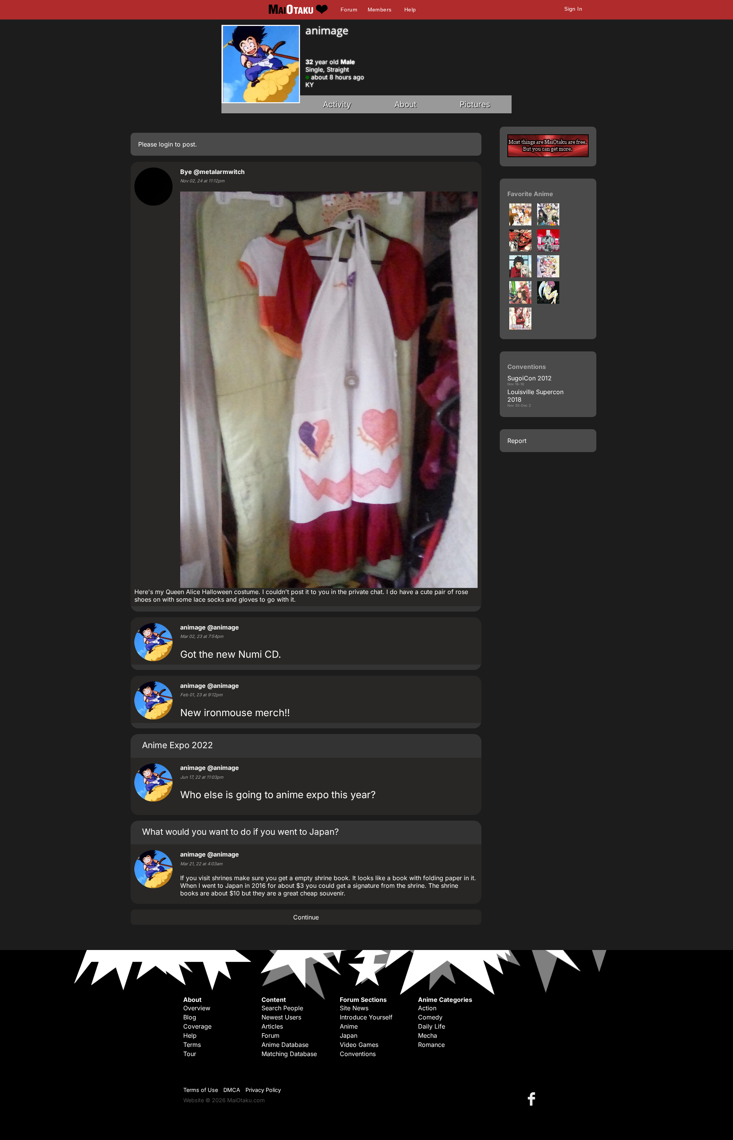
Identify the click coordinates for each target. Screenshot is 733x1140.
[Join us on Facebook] (532, 1098)
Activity (337, 104)
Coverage (197, 1026)
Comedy (430, 1017)
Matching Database (289, 1054)
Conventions (358, 1054)
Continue (306, 917)
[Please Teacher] (520, 327)
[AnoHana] (520, 275)
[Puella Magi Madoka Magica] (548, 275)
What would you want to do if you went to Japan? (240, 831)
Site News (354, 1008)
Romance (431, 1044)
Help (410, 9)
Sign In (573, 9)
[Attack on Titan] (520, 249)
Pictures (475, 104)
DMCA (231, 1090)
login (166, 144)
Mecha (427, 1035)
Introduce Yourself (366, 1017)
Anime (349, 1026)
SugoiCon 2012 (529, 378)
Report (516, 440)
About (405, 104)
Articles (272, 1026)
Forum (349, 9)
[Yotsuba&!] (520, 301)
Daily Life (431, 1026)
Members (380, 9)
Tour (189, 1054)
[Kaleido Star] (548, 301)
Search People (282, 1008)
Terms (192, 1044)
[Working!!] (520, 223)
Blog (189, 1017)
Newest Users (281, 1017)
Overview (196, 1008)
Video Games (359, 1044)
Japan (348, 1035)
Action (427, 1008)
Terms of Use (200, 1090)
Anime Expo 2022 (177, 745)
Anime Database (285, 1044)
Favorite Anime (530, 194)
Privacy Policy (263, 1090)
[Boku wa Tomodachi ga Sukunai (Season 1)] (548, 223)
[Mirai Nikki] (548, 249)
